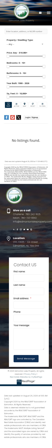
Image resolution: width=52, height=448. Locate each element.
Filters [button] (42, 105)
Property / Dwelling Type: (20, 40)
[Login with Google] (12, 119)
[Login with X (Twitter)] (18, 119)
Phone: (17, 311)
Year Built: (18, 83)
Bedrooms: (16, 62)
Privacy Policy (30, 374)
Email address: (21, 298)
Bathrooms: (16, 73)
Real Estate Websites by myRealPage (26, 377)
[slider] (8, 56)
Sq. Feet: (17, 93)
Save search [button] (8, 105)
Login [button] (31, 117)
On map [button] (24, 105)
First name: (19, 271)
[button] (14, 229)
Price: (17, 52)
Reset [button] (33, 105)
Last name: (19, 284)
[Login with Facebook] (6, 119)
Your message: (22, 325)
